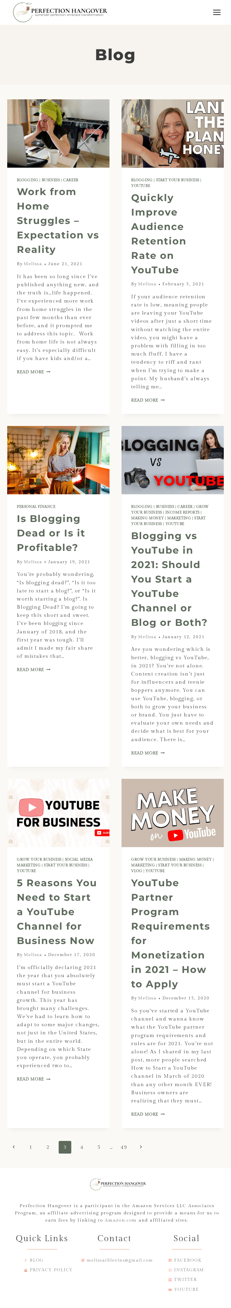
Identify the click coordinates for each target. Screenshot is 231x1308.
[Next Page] (141, 1147)
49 (124, 1147)
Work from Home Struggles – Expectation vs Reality (58, 220)
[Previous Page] (13, 1147)
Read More (34, 372)
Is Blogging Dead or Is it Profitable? (51, 533)
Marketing (179, 518)
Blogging (27, 180)
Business (51, 180)
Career (71, 180)
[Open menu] (217, 12)
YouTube (140, 186)
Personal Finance (36, 507)
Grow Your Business (39, 859)
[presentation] (58, 133)
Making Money (147, 518)
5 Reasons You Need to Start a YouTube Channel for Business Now (57, 911)
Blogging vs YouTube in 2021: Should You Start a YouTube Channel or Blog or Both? (169, 579)
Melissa (33, 264)
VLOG (136, 871)
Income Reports (182, 512)
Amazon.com (121, 1220)
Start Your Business (177, 180)
